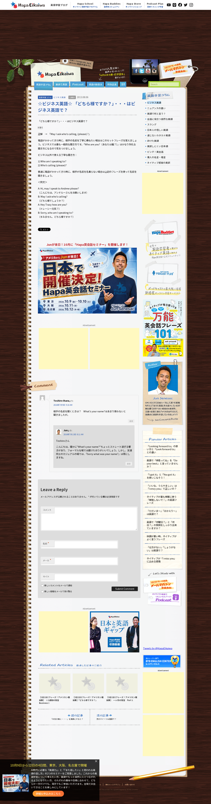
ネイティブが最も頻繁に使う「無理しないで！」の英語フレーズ (162, 499)
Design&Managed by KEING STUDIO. (124, 789)
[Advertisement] (105, 35)
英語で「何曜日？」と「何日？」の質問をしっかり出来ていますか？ (162, 525)
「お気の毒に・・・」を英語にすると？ (67, 719)
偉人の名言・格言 (156, 157)
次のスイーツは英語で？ (106, 719)
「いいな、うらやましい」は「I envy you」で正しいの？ (162, 487)
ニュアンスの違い (156, 108)
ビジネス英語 (59, 97)
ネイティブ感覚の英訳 (158, 162)
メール (47, 560)
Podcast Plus (155, 5)
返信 (131, 421)
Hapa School (85, 5)
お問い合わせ (130, 784)
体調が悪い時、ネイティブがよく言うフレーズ (162, 537)
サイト (46, 576)
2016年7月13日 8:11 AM (73, 434)
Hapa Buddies (112, 5)
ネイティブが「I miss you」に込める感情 (161, 560)
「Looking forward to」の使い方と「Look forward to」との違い (162, 449)
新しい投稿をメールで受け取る (58, 591)
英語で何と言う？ (156, 113)
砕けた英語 (153, 140)
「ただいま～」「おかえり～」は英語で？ (162, 512)
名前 (46, 543)
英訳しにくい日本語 (157, 146)
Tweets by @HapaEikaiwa (157, 648)
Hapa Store (134, 5)
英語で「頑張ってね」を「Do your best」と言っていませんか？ (162, 463)
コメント (47, 509)
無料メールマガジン (113, 784)
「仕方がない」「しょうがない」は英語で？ (161, 548)
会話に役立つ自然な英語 (160, 119)
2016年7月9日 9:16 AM (62, 405)
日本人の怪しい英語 (157, 130)
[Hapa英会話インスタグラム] (154, 72)
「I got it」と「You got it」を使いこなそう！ (162, 476)
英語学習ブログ (59, 5)
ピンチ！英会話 (155, 151)
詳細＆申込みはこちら (48, 793)
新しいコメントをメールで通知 (58, 585)
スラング (151, 124)
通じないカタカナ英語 (158, 135)
